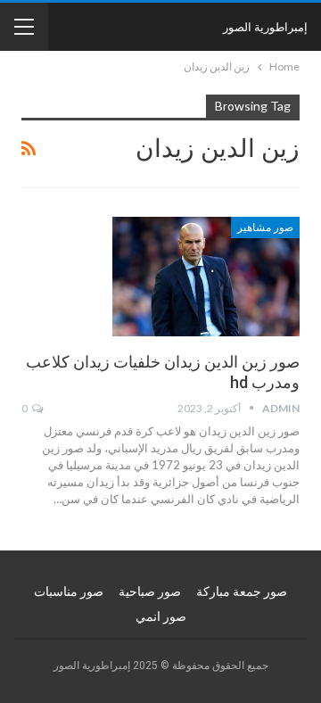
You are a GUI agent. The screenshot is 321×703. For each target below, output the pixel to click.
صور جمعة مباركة (241, 591)
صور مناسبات (68, 591)
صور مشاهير (265, 227)
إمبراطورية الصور (265, 27)
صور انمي (161, 616)
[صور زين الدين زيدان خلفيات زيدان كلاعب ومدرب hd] (206, 276)
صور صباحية (150, 591)
